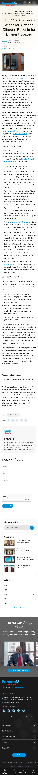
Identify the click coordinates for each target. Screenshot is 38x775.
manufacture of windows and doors (17, 78)
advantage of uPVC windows (20, 222)
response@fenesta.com (11, 702)
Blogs (10, 13)
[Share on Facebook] (8, 420)
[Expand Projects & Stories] (34, 742)
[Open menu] (34, 3)
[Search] (30, 3)
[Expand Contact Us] (34, 748)
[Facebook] (9, 711)
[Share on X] (13, 420)
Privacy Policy (12, 766)
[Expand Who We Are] (34, 725)
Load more (19, 607)
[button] (19, 585)
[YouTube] (19, 711)
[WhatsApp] (4, 711)
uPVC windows (9, 264)
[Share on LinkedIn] (17, 420)
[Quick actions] (25, 3)
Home (4, 13)
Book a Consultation (27, 717)
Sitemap (27, 766)
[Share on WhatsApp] (21, 420)
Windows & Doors (8, 48)
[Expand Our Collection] (34, 731)
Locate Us (10, 717)
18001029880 (19, 687)
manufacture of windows (11, 131)
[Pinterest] (23, 711)
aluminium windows (20, 134)
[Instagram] (25, 420)
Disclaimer (20, 766)
